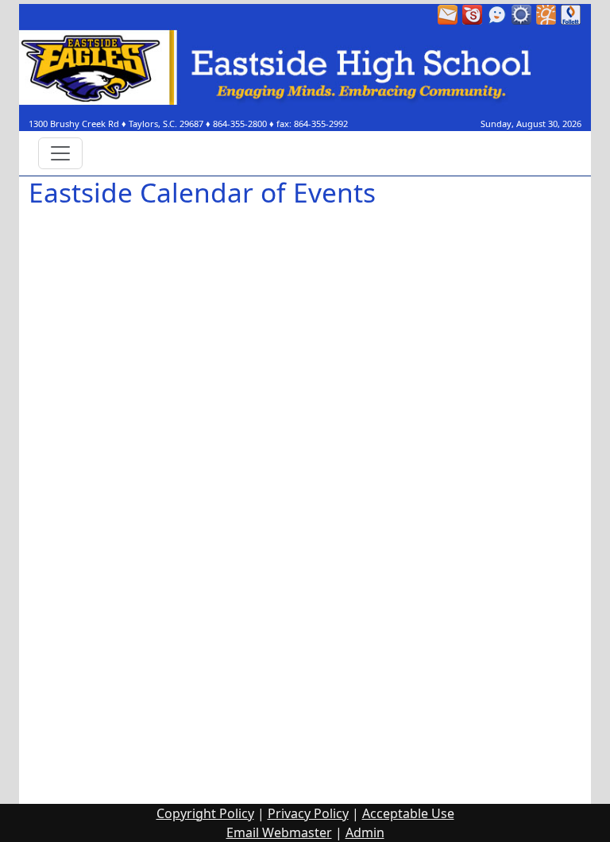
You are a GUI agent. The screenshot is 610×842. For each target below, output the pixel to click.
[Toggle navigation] (60, 153)
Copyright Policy (205, 813)
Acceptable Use (408, 813)
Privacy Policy (308, 813)
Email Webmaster (279, 832)
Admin (365, 832)
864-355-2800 (240, 123)
